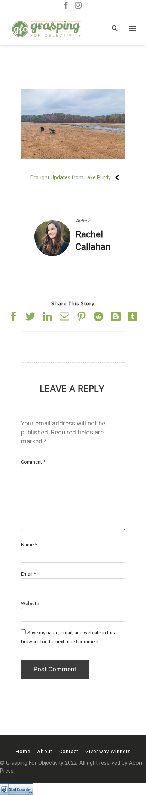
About (44, 751)
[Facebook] (66, 6)
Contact (69, 751)
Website (30, 603)
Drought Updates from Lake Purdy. (71, 177)
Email (28, 574)
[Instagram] (78, 6)
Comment (33, 462)
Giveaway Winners (108, 751)
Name (29, 544)
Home (23, 751)
